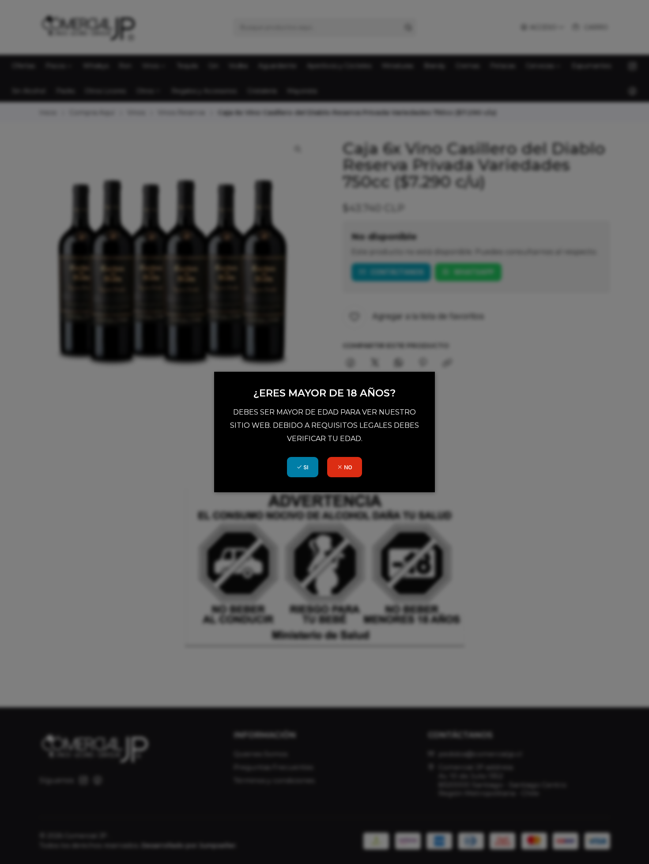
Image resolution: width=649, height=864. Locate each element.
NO (347, 467)
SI (305, 467)
